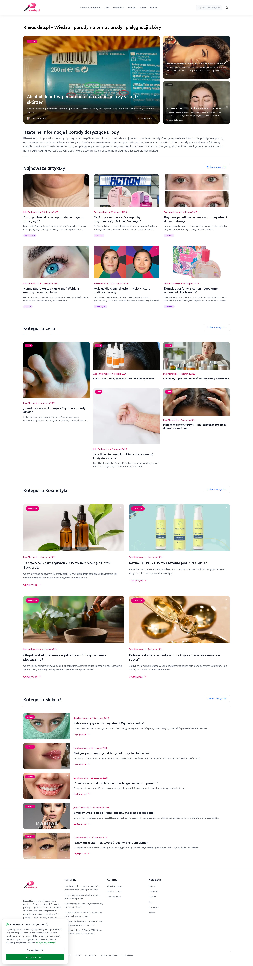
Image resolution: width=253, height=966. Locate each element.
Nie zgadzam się (35, 950)
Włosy (143, 7)
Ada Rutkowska (101, 373)
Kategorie (155, 879)
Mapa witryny (127, 955)
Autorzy (112, 879)
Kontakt (78, 955)
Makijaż (132, 7)
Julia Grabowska (31, 212)
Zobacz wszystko (216, 167)
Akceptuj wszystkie (35, 957)
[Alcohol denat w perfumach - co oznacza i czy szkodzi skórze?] (91, 80)
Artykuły (70, 879)
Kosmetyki (118, 7)
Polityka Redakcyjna (109, 955)
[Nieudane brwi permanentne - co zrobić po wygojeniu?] (196, 57)
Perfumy (32, 41)
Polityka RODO (91, 955)
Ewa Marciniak (101, 212)
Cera (107, 7)
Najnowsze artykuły (90, 7)
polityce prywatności (46, 942)
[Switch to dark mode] (227, 7)
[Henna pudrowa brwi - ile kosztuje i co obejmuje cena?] (196, 102)
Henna (153, 7)
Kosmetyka (30, 235)
